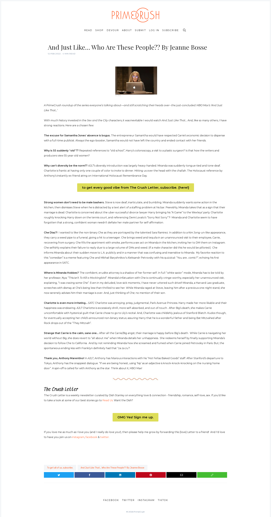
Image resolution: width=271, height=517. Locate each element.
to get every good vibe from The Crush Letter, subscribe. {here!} (135, 187)
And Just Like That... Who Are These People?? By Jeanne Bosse (112, 467)
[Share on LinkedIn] (120, 475)
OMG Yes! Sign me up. (135, 417)
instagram (78, 437)
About (127, 30)
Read (88, 30)
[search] (184, 30)
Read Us (107, 400)
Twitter (128, 500)
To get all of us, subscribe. (60, 467)
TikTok (163, 500)
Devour (113, 30)
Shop (99, 30)
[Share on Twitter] (59, 475)
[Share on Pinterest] (151, 475)
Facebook (111, 500)
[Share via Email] (181, 475)
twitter (104, 437)
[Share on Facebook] (89, 475)
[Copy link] (212, 475)
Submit (140, 30)
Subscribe (170, 30)
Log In (154, 30)
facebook (91, 437)
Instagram (146, 500)
